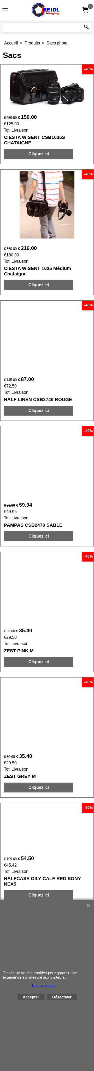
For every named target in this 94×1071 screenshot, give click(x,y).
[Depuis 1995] (46, 10)
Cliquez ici (38, 154)
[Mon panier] (85, 10)
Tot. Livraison (16, 130)
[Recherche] (86, 27)
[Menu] (5, 10)
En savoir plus (43, 985)
